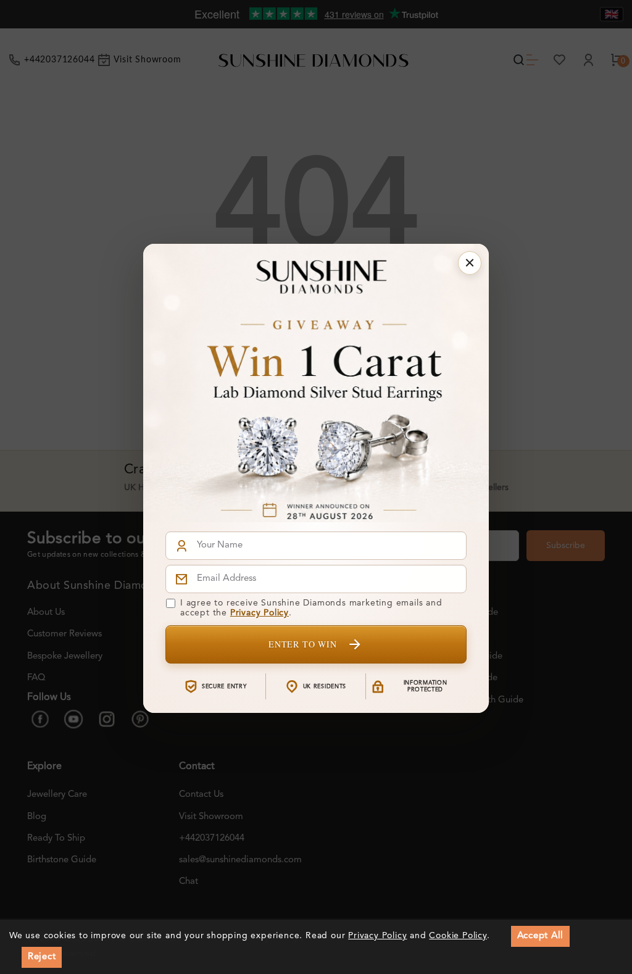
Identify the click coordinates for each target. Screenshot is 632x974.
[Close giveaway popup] (469, 263)
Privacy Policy (259, 613)
